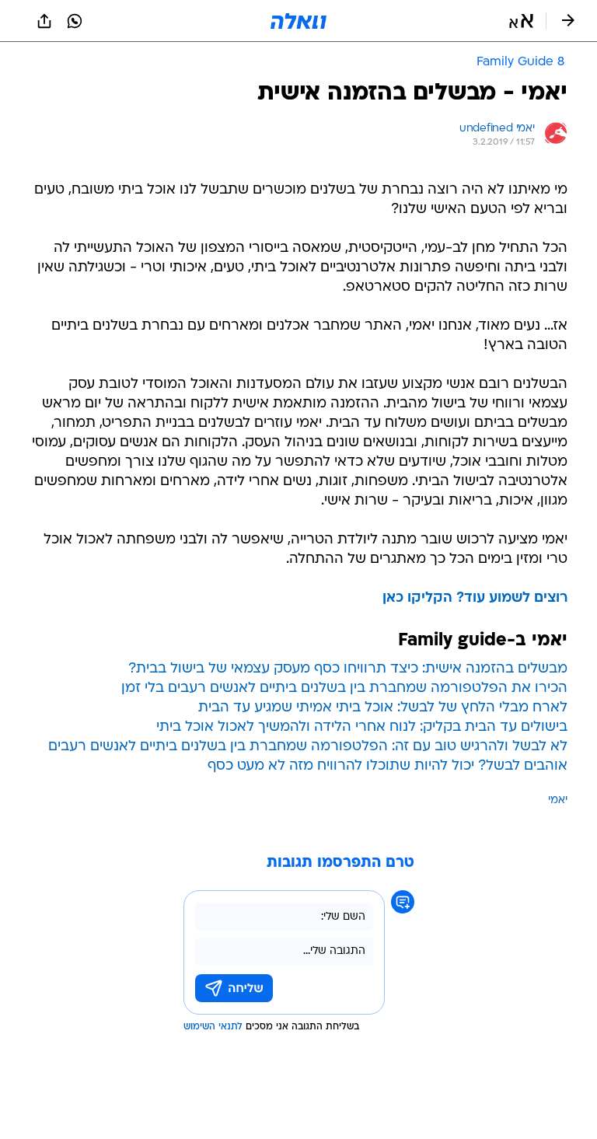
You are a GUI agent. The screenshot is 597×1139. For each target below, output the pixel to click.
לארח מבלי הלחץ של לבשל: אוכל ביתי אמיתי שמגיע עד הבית (382, 708)
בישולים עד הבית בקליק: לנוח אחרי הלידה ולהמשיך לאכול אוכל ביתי (361, 727)
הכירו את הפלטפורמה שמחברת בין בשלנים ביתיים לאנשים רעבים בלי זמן (344, 688)
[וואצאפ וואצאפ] (74, 21)
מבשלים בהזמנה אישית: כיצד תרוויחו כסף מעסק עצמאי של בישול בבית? (347, 669)
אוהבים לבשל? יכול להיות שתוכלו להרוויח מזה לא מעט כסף (387, 766)
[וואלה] (298, 21)
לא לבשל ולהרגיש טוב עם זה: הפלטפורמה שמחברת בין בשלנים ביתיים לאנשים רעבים (307, 746)
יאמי (557, 800)
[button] (521, 21)
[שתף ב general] (44, 21)
